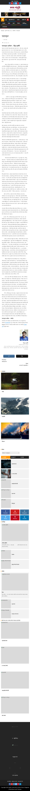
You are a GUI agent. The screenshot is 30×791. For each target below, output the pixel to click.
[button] (6, 19)
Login (12, 1)
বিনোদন (18, 23)
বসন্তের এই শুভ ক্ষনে (15, 613)
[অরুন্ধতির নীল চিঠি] (6, 483)
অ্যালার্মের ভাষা (14, 463)
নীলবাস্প (3, 441)
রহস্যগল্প (3, 23)
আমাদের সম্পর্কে (14, 781)
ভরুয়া (3, 391)
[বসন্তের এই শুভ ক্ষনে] (6, 613)
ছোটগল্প (23, 19)
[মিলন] (15, 581)
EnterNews (11, 789)
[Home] (2, 20)
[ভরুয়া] (15, 381)
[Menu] (6, 19)
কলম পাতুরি (15, 7)
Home (2, 30)
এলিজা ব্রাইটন (4, 543)
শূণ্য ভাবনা (13, 603)
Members (16, 1)
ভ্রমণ (14, 23)
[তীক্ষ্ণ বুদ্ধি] (6, 503)
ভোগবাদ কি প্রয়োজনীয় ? (23, 364)
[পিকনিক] (6, 554)
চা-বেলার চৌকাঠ (14, 473)
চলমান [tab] (23, 457)
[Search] (25, 19)
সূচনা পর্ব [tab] (14, 457)
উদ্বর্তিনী (3, 416)
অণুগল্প (9, 23)
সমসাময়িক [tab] (4, 457)
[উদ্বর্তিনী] (15, 406)
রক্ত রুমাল (13, 493)
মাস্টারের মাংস (4, 360)
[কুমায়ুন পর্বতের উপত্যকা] (6, 564)
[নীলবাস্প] (15, 431)
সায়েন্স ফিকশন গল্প (11, 19)
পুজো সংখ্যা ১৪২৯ (8, 30)
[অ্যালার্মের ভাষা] (6, 463)
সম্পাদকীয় (9, 781)
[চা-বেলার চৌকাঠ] (6, 473)
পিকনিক (13, 554)
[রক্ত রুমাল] (6, 493)
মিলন (3, 592)
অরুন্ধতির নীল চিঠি (15, 483)
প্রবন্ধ (18, 19)
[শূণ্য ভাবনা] (6, 603)
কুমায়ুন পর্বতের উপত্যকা (15, 564)
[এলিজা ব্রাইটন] (15, 532)
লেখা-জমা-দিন (4, 26)
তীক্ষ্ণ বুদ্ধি (13, 503)
